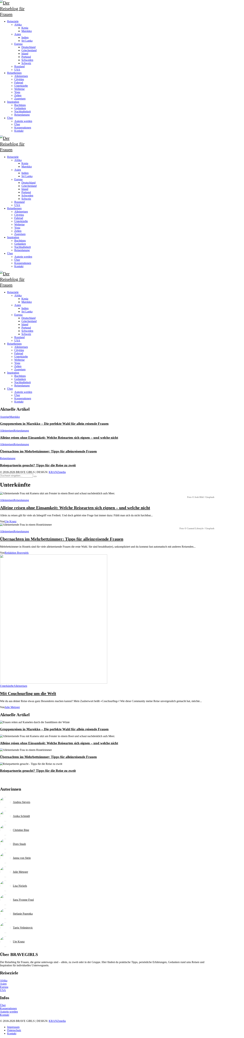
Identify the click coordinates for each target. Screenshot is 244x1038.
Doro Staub (19, 843)
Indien (25, 308)
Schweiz (26, 334)
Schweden (27, 330)
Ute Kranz (10, 521)
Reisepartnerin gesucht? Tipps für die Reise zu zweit (38, 465)
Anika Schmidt (21, 816)
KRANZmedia (57, 472)
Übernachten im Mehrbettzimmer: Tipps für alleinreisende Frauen (48, 451)
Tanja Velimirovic (23, 927)
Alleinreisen (21, 346)
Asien (17, 305)
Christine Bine (21, 830)
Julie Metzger (12, 707)
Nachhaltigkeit (22, 382)
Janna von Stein (22, 857)
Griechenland (29, 321)
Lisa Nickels (20, 885)
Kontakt (18, 401)
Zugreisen (20, 369)
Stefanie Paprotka (23, 913)
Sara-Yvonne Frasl (23, 899)
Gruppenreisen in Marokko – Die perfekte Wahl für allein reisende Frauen (54, 423)
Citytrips (19, 350)
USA (17, 340)
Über (10, 388)
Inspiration (13, 372)
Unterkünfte (21, 356)
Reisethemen (14, 343)
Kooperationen (22, 398)
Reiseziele (13, 292)
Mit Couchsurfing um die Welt (28, 693)
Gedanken (20, 379)
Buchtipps (20, 375)
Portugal (26, 327)
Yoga (17, 363)
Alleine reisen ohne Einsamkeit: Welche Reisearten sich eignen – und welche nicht (59, 437)
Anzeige (4, 416)
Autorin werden (23, 391)
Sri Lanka (27, 311)
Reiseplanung (22, 385)
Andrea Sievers (21, 802)
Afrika (18, 295)
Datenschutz (14, 1030)
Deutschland (28, 317)
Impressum (13, 1027)
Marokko (26, 301)
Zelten (17, 366)
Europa (18, 314)
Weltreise (19, 359)
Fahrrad (18, 353)
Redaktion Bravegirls (17, 552)
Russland (19, 337)
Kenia (24, 298)
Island (24, 324)
